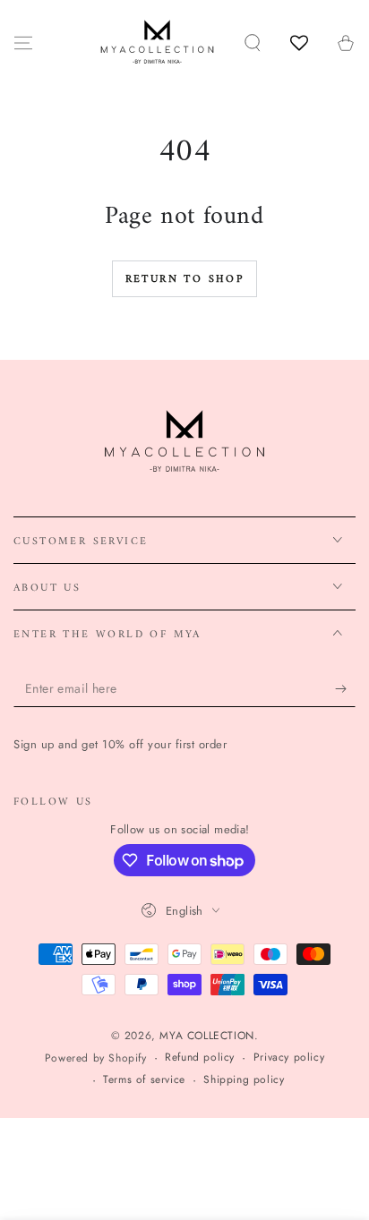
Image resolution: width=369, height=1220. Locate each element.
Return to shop (185, 279)
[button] (252, 43)
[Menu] (23, 43)
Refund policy (200, 1057)
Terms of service (144, 1080)
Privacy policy (288, 1057)
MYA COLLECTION (206, 1036)
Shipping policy (243, 1080)
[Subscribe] (345, 689)
